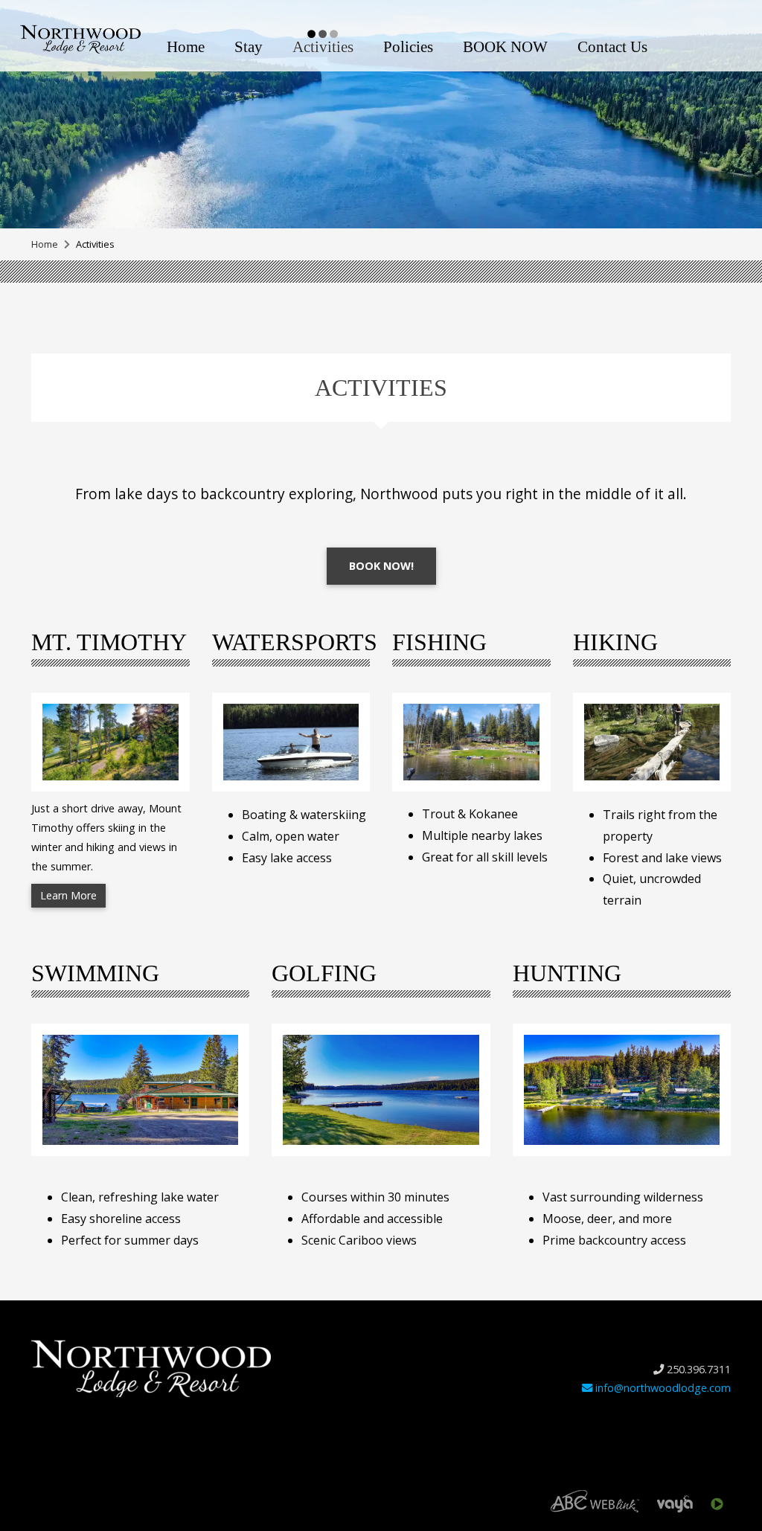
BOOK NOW (505, 46)
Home (186, 46)
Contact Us (612, 46)
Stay (248, 46)
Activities (322, 46)
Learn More (68, 895)
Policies (408, 46)
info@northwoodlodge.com (661, 1388)
